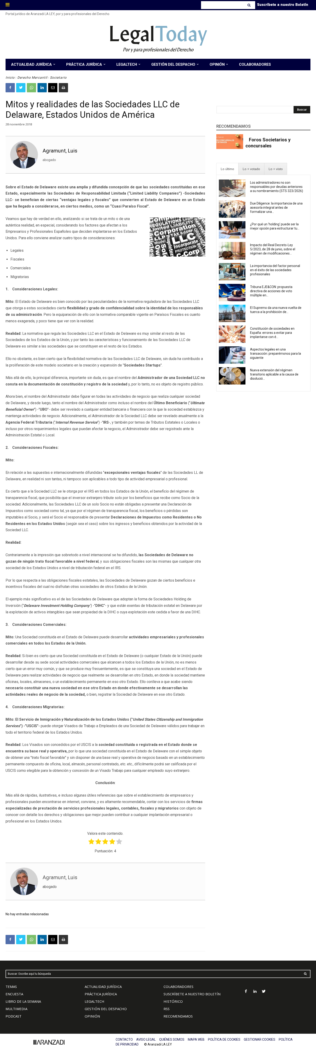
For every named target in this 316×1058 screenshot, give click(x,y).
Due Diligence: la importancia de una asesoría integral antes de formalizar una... (276, 208)
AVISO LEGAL (146, 1039)
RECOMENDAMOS (178, 1016)
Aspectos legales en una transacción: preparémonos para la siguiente (275, 353)
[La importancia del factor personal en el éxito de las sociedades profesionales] (232, 271)
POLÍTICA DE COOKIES (224, 1039)
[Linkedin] (42, 87)
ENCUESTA (14, 994)
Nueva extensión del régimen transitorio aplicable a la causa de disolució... (274, 374)
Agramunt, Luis (60, 151)
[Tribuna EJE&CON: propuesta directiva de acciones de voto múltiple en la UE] (232, 292)
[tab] (227, 169)
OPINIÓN (92, 1016)
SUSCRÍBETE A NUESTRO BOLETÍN (192, 994)
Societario (58, 77)
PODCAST (14, 1016)
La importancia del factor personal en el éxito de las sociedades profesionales (275, 270)
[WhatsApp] (31, 87)
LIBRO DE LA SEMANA (23, 1001)
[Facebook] (10, 87)
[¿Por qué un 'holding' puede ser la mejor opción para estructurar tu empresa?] (232, 230)
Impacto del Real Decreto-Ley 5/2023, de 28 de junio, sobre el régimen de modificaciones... (272, 249)
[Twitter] (20, 87)
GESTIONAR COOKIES (259, 1039)
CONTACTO (124, 1039)
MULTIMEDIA (16, 1008)
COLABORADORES (178, 986)
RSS (167, 1008)
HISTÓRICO (173, 1001)
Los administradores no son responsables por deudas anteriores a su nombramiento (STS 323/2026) (276, 187)
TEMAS (11, 986)
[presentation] (227, 169)
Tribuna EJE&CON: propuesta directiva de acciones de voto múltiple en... (271, 291)
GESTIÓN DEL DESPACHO (106, 1008)
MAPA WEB (196, 1039)
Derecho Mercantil (32, 77)
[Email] (52, 87)
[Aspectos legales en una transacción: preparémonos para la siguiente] (232, 355)
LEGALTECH (94, 1001)
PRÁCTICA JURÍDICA (101, 994)
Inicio (10, 77)
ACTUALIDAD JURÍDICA (103, 986)
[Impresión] (63, 87)
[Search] (249, 5)
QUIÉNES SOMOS (171, 1039)
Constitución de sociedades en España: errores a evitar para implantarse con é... (272, 333)
